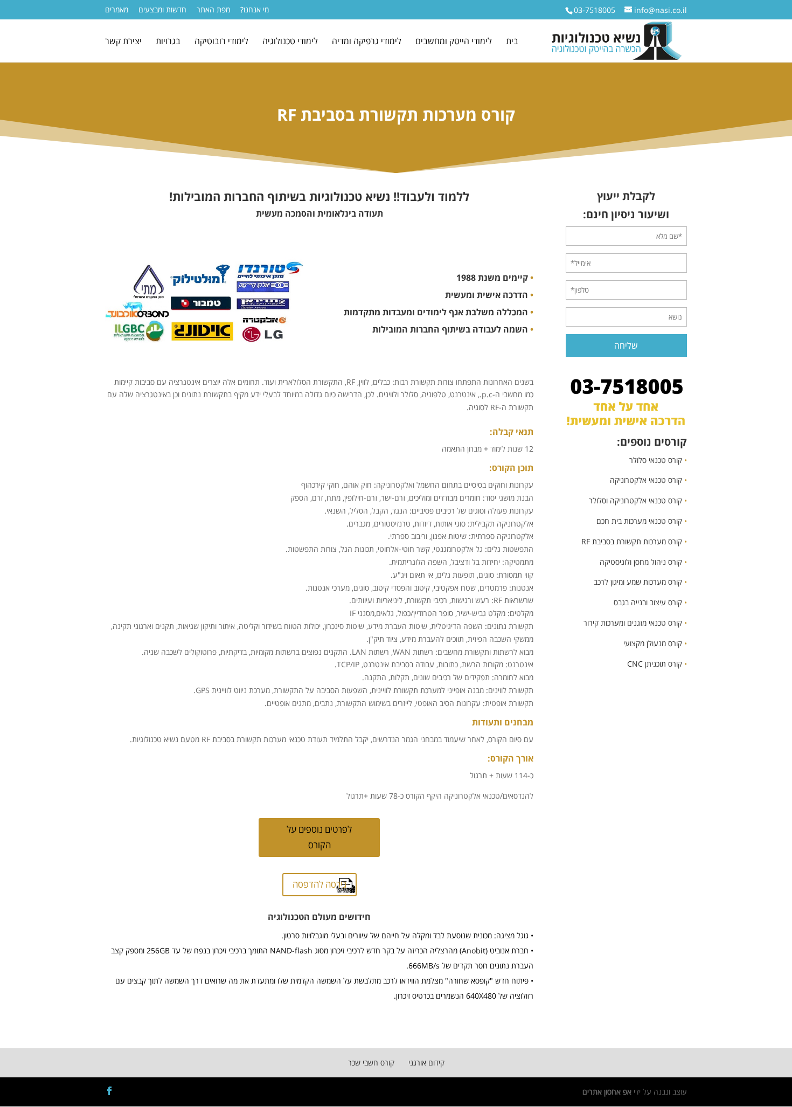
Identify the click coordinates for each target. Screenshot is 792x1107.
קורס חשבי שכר (371, 1062)
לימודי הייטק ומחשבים (453, 42)
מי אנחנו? (254, 10)
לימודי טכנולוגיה (290, 42)
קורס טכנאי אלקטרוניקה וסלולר (635, 500)
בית (512, 42)
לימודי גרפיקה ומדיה (366, 42)
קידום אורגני (426, 1062)
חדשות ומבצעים (162, 10)
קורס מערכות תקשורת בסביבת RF (631, 541)
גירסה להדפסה (319, 884)
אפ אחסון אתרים (606, 1092)
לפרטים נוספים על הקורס (319, 837)
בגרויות (168, 42)
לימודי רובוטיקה (221, 42)
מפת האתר (213, 10)
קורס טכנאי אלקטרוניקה (646, 480)
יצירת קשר (123, 42)
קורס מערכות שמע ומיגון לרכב (638, 582)
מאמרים (116, 10)
